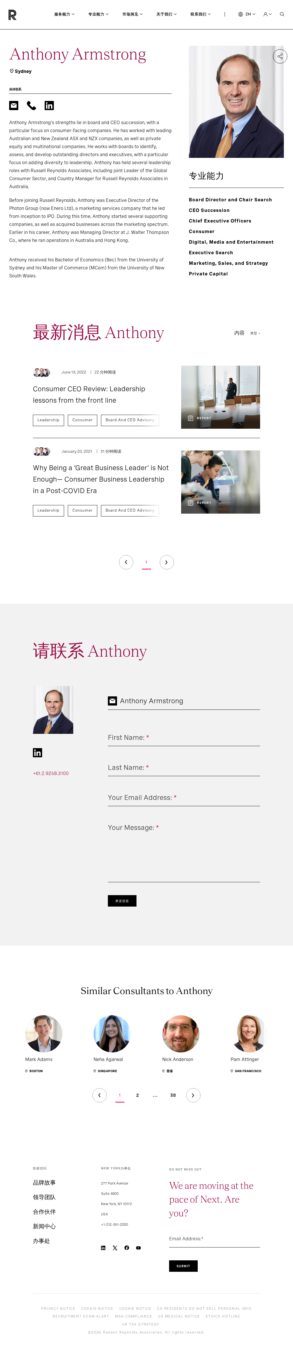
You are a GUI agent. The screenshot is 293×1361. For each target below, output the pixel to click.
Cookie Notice (97, 1309)
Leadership (48, 420)
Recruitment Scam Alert (81, 1316)
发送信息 (122, 901)
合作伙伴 (44, 1211)
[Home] (22, 15)
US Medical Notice (179, 1316)
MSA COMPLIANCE (134, 1316)
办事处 (41, 1240)
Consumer (82, 420)
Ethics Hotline (223, 1316)
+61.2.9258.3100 (51, 773)
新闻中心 (44, 1226)
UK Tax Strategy (140, 1324)
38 (173, 1095)
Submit (183, 1266)
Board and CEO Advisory (130, 420)
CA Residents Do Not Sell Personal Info (204, 1309)
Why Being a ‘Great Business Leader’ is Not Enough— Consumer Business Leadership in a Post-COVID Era (101, 479)
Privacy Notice (58, 1309)
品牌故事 (44, 1182)
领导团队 (44, 1197)
